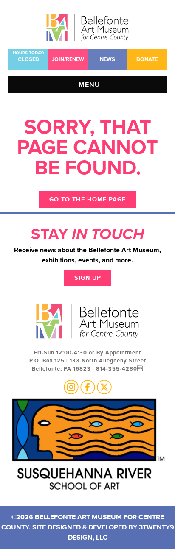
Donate (147, 59)
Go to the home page (87, 199)
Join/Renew (68, 59)
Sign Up (87, 277)
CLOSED (28, 56)
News (107, 59)
